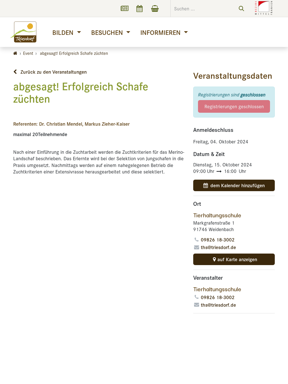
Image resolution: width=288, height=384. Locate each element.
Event (28, 53)
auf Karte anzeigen (237, 259)
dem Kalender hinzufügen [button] (237, 185)
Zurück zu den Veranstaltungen (53, 71)
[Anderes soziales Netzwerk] (124, 8)
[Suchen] (241, 8)
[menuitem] (66, 32)
